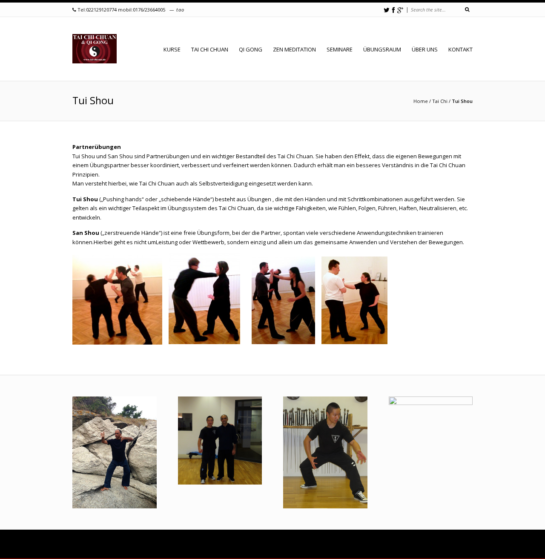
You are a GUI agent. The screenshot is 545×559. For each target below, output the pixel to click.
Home (420, 101)
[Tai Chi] (94, 49)
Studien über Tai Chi (405, 544)
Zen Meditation (294, 49)
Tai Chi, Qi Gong (282, 550)
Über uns (425, 49)
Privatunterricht (136, 544)
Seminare (340, 49)
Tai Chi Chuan (209, 49)
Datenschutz (446, 550)
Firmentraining (207, 544)
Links (389, 550)
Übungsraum (382, 49)
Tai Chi (439, 101)
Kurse (106, 544)
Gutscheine (172, 544)
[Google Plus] (400, 10)
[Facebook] (393, 10)
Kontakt (460, 49)
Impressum (414, 550)
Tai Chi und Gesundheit (351, 544)
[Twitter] (387, 10)
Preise (237, 544)
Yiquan (113, 550)
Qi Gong (250, 49)
